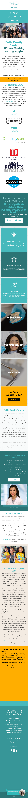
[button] (14, 79)
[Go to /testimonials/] (14, 265)
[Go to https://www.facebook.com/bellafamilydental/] (11, 13)
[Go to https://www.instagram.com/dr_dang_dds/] (14, 13)
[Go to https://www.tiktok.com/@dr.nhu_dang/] (16, 13)
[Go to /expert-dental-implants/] (14, 317)
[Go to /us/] (14, 240)
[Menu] (14, 795)
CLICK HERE (6, 539)
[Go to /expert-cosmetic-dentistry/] (14, 344)
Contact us (5, 440)
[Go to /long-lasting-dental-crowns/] (14, 372)
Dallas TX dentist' (9, 101)
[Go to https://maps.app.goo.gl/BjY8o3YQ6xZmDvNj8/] (14, 291)
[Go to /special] (14, 658)
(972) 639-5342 (14, 17)
